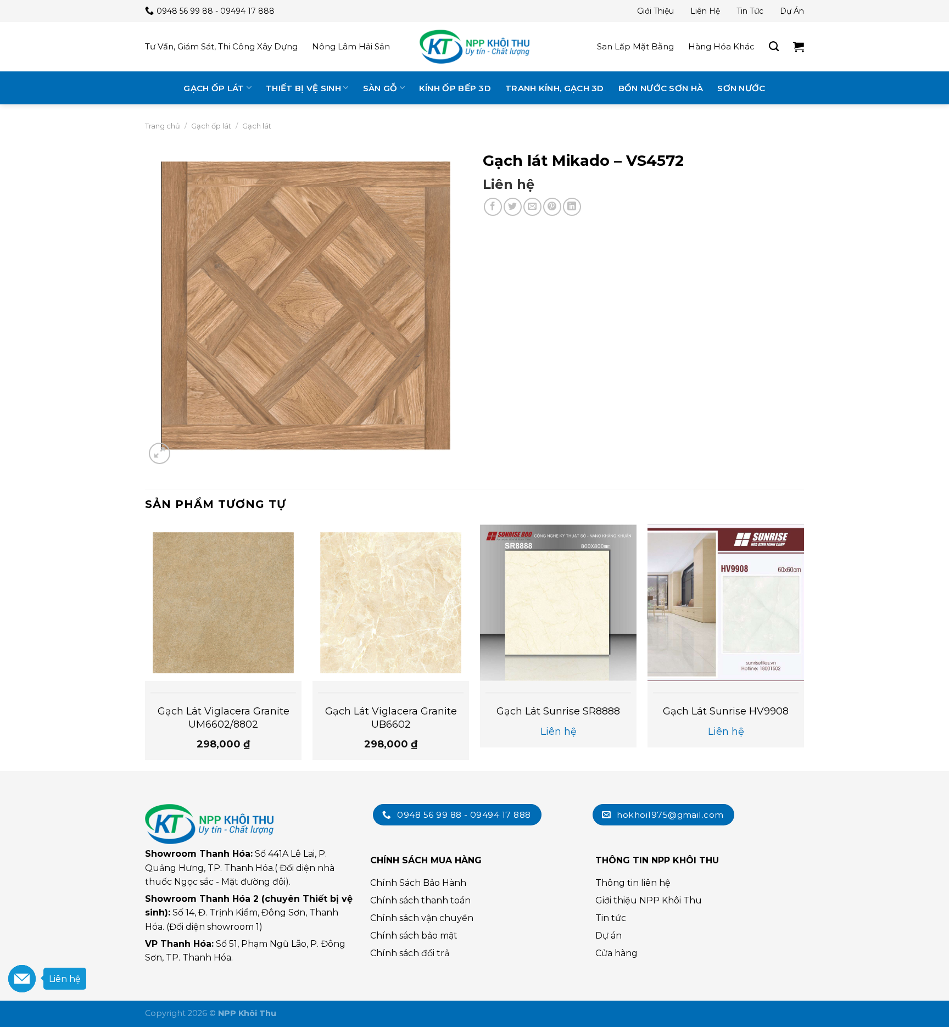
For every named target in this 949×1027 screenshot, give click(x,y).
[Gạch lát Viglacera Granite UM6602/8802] (223, 602)
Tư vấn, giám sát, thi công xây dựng (221, 46)
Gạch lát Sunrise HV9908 (726, 711)
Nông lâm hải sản (351, 46)
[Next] (803, 646)
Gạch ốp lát (213, 88)
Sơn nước (741, 88)
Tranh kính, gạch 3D (554, 88)
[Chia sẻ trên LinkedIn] (572, 207)
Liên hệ (705, 11)
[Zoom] (159, 453)
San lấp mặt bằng (635, 46)
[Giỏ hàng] (798, 47)
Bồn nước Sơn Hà (661, 88)
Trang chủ (162, 125)
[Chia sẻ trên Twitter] (513, 207)
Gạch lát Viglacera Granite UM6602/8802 (223, 717)
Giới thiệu (655, 11)
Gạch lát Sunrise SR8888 (558, 711)
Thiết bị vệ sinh (303, 88)
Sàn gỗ (380, 88)
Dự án (792, 11)
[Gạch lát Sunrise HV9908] (725, 602)
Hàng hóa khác (721, 46)
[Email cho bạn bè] (532, 207)
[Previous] (145, 646)
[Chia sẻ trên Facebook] (493, 207)
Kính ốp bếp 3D (455, 88)
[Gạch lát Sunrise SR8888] (558, 602)
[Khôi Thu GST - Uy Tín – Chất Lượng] (474, 46)
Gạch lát (256, 125)
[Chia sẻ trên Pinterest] (552, 207)
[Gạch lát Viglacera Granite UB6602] (390, 602)
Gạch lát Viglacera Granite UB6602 (391, 717)
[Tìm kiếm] (774, 46)
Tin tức (749, 11)
